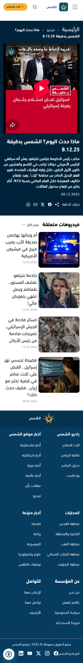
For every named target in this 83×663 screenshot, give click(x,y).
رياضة (37, 534)
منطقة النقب (70, 544)
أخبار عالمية (33, 475)
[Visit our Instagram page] (49, 654)
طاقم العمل (71, 602)
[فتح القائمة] (75, 7)
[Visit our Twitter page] (40, 654)
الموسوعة (34, 544)
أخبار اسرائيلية (31, 455)
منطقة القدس (69, 524)
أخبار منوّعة (31, 513)
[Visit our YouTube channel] (31, 654)
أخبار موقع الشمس (25, 434)
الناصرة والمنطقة (68, 534)
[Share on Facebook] (51, 204)
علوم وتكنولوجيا (29, 554)
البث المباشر (13, 7)
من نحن (74, 592)
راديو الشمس (68, 434)
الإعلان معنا (32, 592)
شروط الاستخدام (68, 623)
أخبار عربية (34, 465)
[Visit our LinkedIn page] (23, 654)
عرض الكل (32, 225)
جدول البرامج (70, 465)
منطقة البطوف (69, 564)
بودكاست (73, 475)
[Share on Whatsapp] (30, 204)
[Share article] (58, 204)
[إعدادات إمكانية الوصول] (8, 654)
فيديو (51, 30)
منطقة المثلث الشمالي (63, 554)
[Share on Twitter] (44, 204)
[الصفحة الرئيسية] (57, 7)
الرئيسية (71, 29)
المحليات (72, 513)
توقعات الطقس (29, 564)
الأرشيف (35, 612)
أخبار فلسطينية (30, 445)
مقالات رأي (33, 486)
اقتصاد (36, 524)
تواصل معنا (33, 602)
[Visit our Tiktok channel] (14, 654)
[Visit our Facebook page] (56, 654)
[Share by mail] (37, 204)
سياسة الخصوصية (67, 612)
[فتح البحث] (34, 7)
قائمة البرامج (70, 455)
